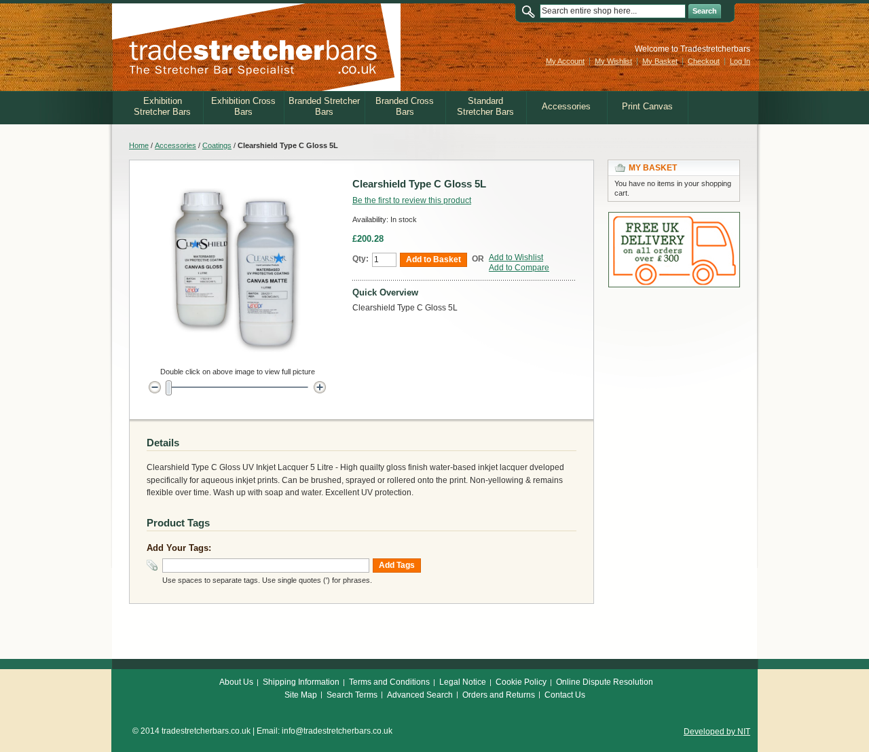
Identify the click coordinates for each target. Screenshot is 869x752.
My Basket (660, 61)
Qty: (360, 259)
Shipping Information (301, 682)
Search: (531, 11)
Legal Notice (462, 682)
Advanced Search (420, 695)
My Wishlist (613, 61)
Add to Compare (519, 267)
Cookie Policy (521, 682)
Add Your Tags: (179, 548)
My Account (565, 61)
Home (139, 145)
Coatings (217, 145)
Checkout (704, 61)
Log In (740, 61)
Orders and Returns (498, 695)
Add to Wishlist (516, 257)
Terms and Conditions (389, 682)
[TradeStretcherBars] (256, 47)
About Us (236, 682)
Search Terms (352, 695)
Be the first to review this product (411, 200)
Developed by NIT (717, 731)
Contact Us (564, 695)
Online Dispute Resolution (604, 682)
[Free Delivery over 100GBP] (674, 218)
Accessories (175, 145)
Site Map (300, 695)
